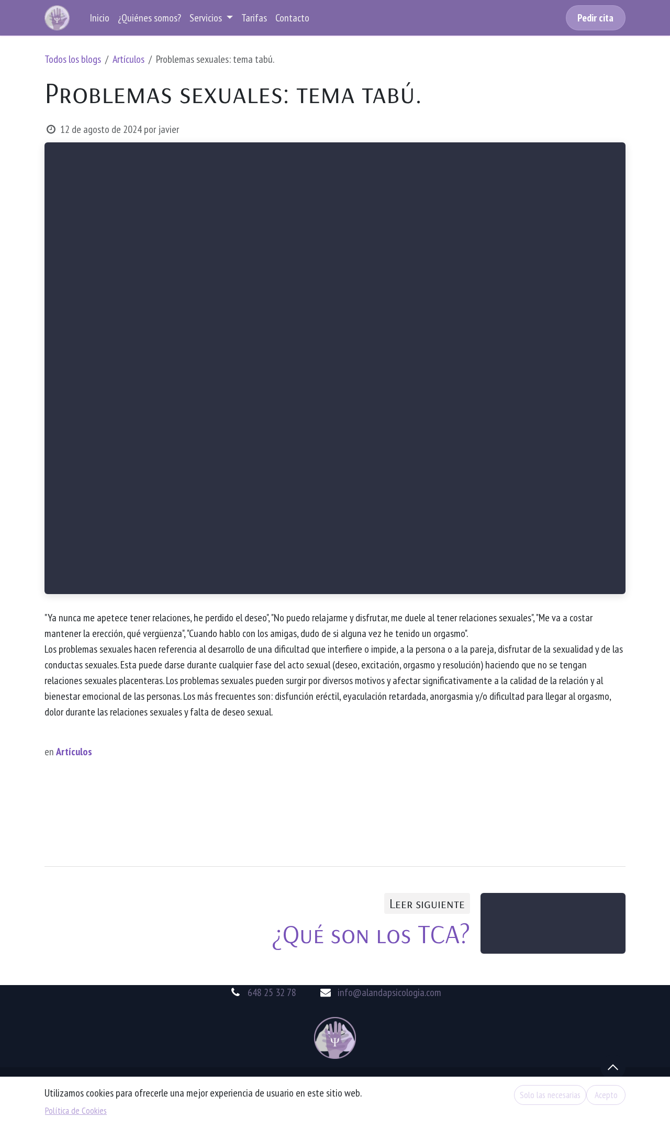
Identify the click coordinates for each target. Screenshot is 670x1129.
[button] (613, 1067)
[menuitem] (99, 18)
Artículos (128, 59)
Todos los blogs (72, 59)
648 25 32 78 (272, 992)
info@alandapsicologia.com (389, 992)
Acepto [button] (606, 1095)
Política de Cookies (76, 1110)
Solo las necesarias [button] (550, 1095)
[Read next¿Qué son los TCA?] (553, 923)
